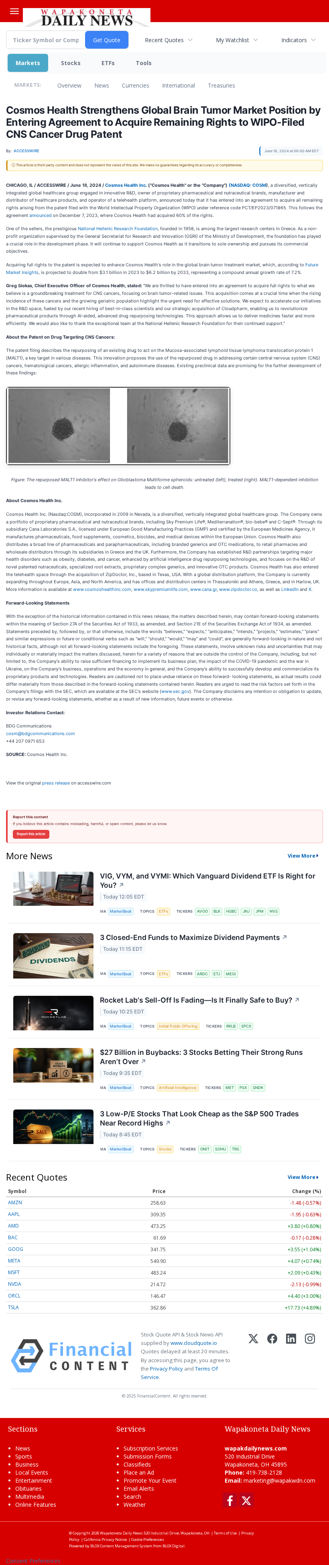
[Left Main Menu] (14, 11)
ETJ (216, 974)
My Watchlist (232, 40)
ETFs (108, 63)
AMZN (15, 1202)
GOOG (15, 1249)
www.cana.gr (203, 589)
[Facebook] (272, 1355)
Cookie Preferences (147, 1539)
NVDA (14, 1284)
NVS (274, 911)
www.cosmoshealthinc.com (102, 589)
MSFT (14, 1272)
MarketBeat (121, 911)
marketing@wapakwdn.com (279, 1480)
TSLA (13, 1307)
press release (56, 783)
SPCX (246, 1026)
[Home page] (86, 16)
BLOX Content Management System (121, 1546)
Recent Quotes (164, 40)
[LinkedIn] (291, 1355)
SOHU (220, 1149)
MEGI (231, 974)
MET (229, 1087)
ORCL (14, 1295)
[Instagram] (310, 1355)
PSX (243, 1087)
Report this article (31, 834)
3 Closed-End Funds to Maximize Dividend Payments (194, 937)
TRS (235, 1149)
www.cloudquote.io (194, 1342)
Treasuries (221, 85)
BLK (216, 911)
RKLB (231, 1026)
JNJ (246, 911)
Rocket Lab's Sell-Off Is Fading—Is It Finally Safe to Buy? (200, 1000)
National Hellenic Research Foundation (118, 228)
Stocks (71, 63)
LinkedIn (290, 589)
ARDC (202, 974)
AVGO (202, 911)
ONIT (204, 1149)
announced (40, 215)
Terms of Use (225, 1533)
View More (301, 855)
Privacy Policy (166, 1368)
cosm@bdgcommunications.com (40, 733)
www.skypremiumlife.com (161, 589)
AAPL (14, 1214)
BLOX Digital (173, 1546)
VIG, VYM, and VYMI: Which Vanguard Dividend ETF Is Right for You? (207, 880)
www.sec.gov (175, 691)
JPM (260, 911)
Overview (69, 85)
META (14, 1260)
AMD (13, 1225)
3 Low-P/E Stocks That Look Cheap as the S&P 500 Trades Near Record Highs (199, 1118)
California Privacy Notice (105, 1539)
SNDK (258, 1087)
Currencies (135, 85)
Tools (144, 63)
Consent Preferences (33, 1561)
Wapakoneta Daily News (121, 1533)
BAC (13, 1237)
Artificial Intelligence (178, 1087)
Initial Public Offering (178, 1026)
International (178, 85)
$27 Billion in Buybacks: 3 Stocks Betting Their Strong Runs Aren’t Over (201, 1057)
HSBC (231, 911)
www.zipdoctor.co (238, 589)
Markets (28, 63)
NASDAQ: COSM (248, 185)
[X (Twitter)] (253, 1355)
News (101, 85)
